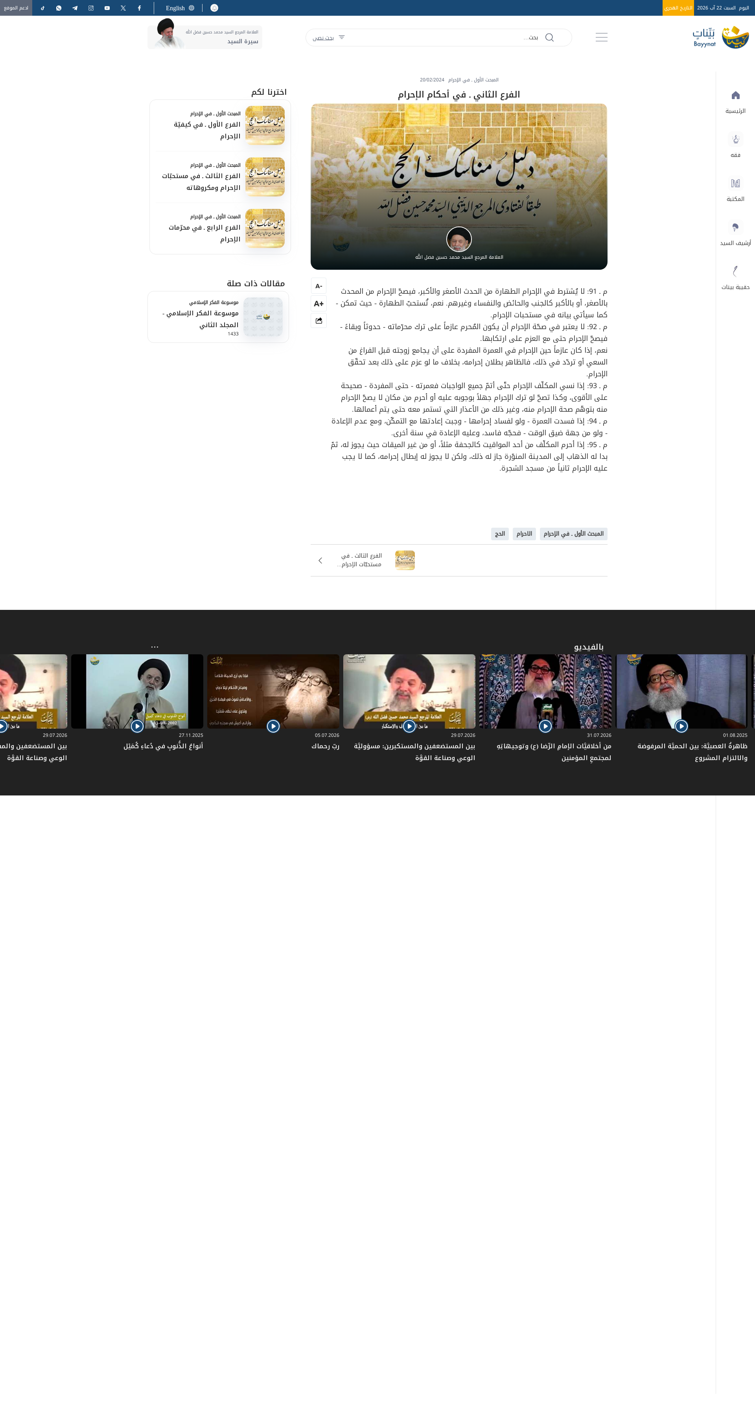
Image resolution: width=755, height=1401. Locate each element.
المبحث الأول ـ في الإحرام (215, 113)
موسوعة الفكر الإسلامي (214, 302)
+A (319, 303)
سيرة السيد (242, 41)
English (175, 8)
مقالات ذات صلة (256, 283)
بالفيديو (589, 646)
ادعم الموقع (16, 8)
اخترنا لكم (269, 92)
